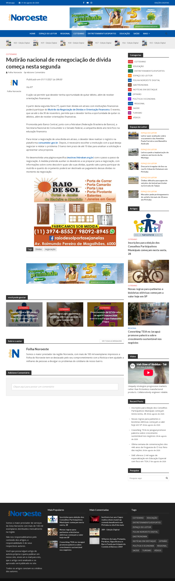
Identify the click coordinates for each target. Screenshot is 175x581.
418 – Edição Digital (76, 43)
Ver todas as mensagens (112, 341)
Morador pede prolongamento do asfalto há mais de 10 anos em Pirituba (155, 197)
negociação (50, 249)
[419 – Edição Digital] (35, 43)
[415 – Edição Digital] (144, 43)
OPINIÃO (163, 541)
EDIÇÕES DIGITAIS (162, 3)
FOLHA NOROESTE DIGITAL (145, 531)
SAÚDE (136, 33)
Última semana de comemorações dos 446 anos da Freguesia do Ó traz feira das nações (149, 447)
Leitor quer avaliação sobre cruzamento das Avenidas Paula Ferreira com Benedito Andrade (154, 140)
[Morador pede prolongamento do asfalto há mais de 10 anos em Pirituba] (133, 193)
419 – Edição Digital (49, 43)
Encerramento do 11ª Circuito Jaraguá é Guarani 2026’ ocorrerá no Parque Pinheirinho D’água (106, 317)
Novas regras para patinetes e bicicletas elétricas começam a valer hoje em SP (64, 316)
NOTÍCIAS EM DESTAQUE (144, 541)
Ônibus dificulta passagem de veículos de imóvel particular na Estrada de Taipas (154, 183)
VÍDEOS (157, 550)
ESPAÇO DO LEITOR (48, 33)
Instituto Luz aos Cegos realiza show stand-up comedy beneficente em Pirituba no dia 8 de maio (112, 521)
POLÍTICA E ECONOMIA (143, 545)
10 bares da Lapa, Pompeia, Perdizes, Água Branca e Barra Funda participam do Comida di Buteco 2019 (113, 543)
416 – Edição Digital (130, 43)
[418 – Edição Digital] (63, 43)
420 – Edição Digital (22, 43)
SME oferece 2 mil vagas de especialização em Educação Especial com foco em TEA (148, 458)
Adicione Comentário (36, 72)
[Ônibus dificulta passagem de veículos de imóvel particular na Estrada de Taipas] (133, 179)
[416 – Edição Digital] (117, 43)
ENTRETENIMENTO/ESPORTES (102, 33)
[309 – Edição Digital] (94, 531)
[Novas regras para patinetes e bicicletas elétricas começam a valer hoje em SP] (148, 271)
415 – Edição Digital (158, 43)
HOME (32, 33)
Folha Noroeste (15, 72)
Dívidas (38, 249)
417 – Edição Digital (103, 43)
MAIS (145, 33)
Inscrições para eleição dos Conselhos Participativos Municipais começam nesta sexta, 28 (24, 317)
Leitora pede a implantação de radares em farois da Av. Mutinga (155, 155)
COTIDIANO (78, 33)
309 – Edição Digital (110, 529)
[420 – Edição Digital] (8, 43)
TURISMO (146, 550)
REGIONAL (65, 33)
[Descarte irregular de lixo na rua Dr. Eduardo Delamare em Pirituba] (133, 165)
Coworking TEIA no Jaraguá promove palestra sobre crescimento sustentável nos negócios (145, 337)
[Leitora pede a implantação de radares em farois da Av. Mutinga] (133, 152)
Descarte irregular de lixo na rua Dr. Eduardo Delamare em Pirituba (154, 169)
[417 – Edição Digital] (90, 43)
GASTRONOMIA (140, 536)
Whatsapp (10, 3)
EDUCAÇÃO (125, 33)
